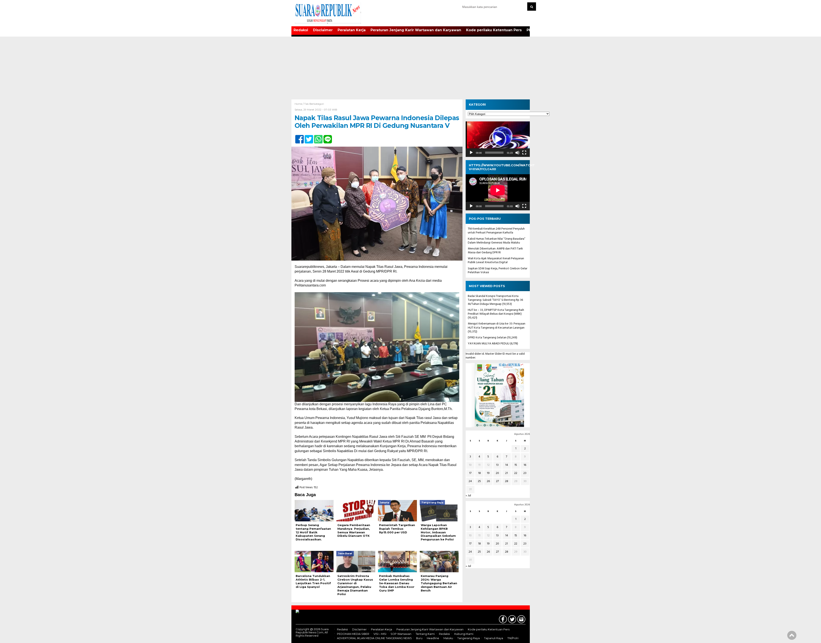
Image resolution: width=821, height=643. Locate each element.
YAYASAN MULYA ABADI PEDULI (488, 343)
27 (497, 481)
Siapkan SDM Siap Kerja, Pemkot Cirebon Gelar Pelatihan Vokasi (497, 270)
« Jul (468, 495)
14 (506, 464)
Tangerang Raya (468, 638)
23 (524, 472)
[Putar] (471, 152)
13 (497, 464)
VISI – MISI (380, 634)
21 (506, 472)
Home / (299, 103)
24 (470, 481)
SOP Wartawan (401, 634)
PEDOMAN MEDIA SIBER (353, 634)
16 (525, 464)
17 (470, 472)
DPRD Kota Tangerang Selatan (487, 337)
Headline (433, 638)
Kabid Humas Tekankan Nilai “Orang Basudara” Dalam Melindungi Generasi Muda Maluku (496, 240)
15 (515, 464)
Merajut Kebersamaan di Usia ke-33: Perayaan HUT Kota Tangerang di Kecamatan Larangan (496, 325)
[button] (497, 139)
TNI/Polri (512, 638)
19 (488, 472)
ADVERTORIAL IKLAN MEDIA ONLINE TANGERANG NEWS (374, 638)
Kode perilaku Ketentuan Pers (494, 30)
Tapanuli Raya (493, 638)
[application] (498, 139)
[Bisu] (517, 152)
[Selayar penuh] (524, 152)
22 (515, 472)
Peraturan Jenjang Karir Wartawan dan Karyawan (416, 30)
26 (488, 481)
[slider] (494, 152)
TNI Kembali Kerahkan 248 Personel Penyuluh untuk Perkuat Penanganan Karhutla (496, 230)
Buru (419, 638)
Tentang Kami (425, 634)
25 (479, 481)
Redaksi (301, 30)
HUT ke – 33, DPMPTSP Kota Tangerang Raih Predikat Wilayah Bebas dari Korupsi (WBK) (496, 311)
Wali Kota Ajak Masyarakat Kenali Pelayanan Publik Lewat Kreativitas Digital (496, 260)
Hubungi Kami (463, 634)
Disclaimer (323, 30)
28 (506, 481)
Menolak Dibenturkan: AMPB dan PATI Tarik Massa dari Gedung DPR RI (495, 250)
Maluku (448, 638)
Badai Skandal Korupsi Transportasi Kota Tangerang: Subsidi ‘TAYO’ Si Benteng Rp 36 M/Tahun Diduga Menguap (495, 300)
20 (497, 472)
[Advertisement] (410, 67)
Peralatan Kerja (352, 30)
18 (479, 472)
